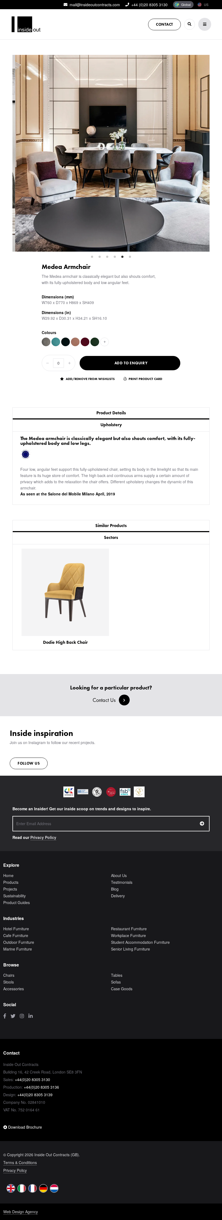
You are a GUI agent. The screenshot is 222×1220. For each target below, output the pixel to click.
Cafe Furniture (15, 935)
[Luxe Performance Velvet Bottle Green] (94, 342)
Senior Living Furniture (130, 949)
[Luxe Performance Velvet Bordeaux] (85, 342)
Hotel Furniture (16, 928)
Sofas (116, 982)
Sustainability (14, 895)
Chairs (8, 975)
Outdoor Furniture (18, 942)
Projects (10, 889)
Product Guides (16, 902)
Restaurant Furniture (129, 928)
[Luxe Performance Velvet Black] (65, 342)
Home (8, 875)
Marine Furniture (17, 949)
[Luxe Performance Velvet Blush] (75, 342)
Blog (115, 889)
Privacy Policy (43, 837)
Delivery (118, 895)
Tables (116, 975)
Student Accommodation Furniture (140, 942)
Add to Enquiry (131, 363)
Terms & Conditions (20, 1162)
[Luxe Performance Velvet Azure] (55, 342)
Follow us (29, 763)
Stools (8, 982)
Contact (164, 24)
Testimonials (121, 882)
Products (10, 882)
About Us (119, 875)
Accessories (13, 988)
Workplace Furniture (128, 935)
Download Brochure (24, 1127)
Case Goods (121, 988)
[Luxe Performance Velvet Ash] (46, 342)
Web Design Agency (20, 1211)
